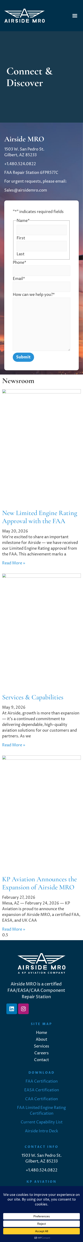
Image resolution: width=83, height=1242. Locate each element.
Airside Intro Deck (41, 1131)
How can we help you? (34, 295)
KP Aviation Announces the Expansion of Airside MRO (39, 883)
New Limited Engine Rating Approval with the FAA (39, 517)
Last (20, 254)
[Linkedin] (11, 1009)
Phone (19, 263)
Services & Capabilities (32, 697)
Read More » (13, 563)
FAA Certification (42, 1081)
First (21, 238)
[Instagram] (23, 1009)
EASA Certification (41, 1090)
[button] (75, 16)
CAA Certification (41, 1099)
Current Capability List (42, 1122)
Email (19, 279)
